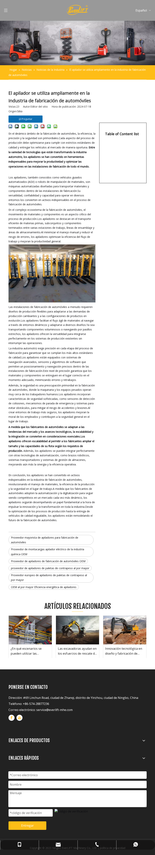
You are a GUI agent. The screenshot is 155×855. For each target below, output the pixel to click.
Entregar (27, 825)
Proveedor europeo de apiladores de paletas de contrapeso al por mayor (49, 577)
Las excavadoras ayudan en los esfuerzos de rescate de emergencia (77, 651)
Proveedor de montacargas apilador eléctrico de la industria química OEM (47, 551)
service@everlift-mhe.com (54, 710)
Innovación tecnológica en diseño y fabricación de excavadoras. (123, 651)
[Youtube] (19, 718)
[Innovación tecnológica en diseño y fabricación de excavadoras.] (124, 630)
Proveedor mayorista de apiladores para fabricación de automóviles (44, 540)
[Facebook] (12, 718)
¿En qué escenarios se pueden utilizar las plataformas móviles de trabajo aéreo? (27, 651)
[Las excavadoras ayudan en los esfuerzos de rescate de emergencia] (77, 630)
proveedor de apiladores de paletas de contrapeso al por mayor (50, 568)
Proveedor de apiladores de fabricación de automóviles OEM (48, 561)
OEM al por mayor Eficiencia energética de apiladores (43, 587)
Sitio (19, 111)
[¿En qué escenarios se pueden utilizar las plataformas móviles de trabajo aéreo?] (30, 630)
